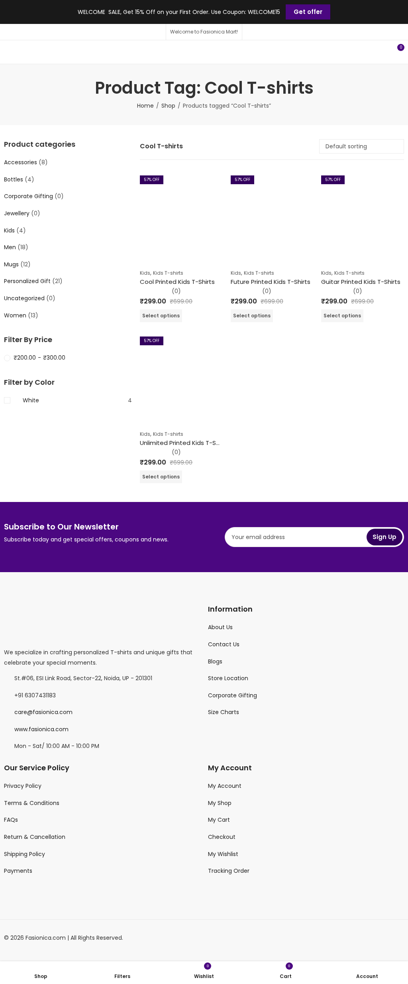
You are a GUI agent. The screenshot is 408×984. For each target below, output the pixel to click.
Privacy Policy (22, 786)
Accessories (20, 162)
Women (15, 315)
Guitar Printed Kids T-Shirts (360, 281)
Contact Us (223, 644)
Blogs (215, 661)
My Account (224, 786)
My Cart (219, 820)
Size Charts (223, 712)
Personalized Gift (27, 281)
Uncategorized (24, 298)
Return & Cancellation (34, 837)
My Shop (219, 803)
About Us (220, 627)
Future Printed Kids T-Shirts (270, 281)
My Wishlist (223, 854)
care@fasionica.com (43, 712)
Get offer (308, 12)
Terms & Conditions (31, 803)
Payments (18, 871)
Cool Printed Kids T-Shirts (177, 281)
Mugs (11, 264)
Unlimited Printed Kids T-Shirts (184, 443)
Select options (161, 315)
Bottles (13, 179)
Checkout (221, 837)
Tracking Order (228, 871)
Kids (145, 273)
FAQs (11, 820)
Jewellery (16, 213)
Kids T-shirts (168, 273)
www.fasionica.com (41, 729)
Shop (168, 106)
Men (10, 247)
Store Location (228, 678)
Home (145, 106)
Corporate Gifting (28, 196)
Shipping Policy (24, 854)
